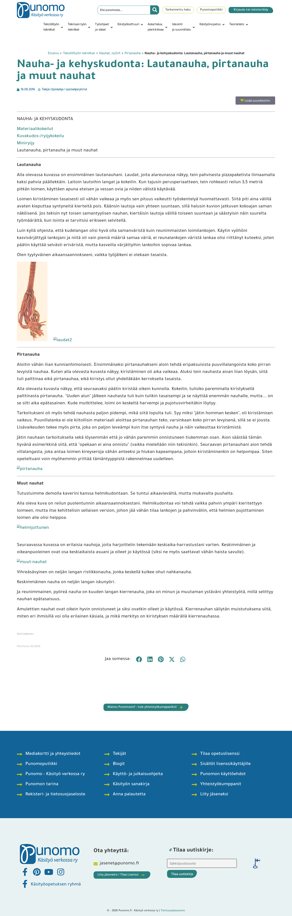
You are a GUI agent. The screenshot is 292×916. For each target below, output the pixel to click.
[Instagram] (61, 872)
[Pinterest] (37, 872)
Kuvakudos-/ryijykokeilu (40, 136)
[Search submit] (154, 9)
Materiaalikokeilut (35, 129)
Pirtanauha (133, 53)
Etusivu (53, 53)
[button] (53, 27)
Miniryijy (25, 143)
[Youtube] (49, 872)
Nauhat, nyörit (109, 53)
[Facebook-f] (25, 872)
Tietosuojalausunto (173, 910)
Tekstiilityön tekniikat (79, 53)
